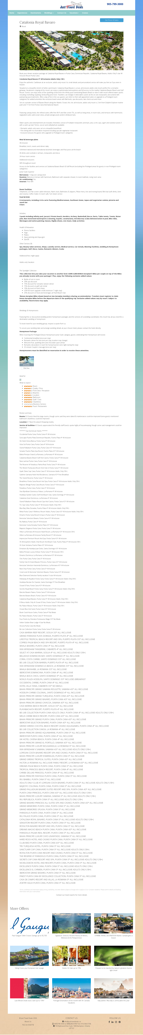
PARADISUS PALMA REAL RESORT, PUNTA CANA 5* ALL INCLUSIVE (50, 832)
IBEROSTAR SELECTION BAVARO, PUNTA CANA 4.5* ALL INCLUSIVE (50, 722)
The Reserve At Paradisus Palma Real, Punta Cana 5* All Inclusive (42, 464)
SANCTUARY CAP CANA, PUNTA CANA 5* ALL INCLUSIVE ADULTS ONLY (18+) (54, 849)
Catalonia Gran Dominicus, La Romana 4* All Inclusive (39, 498)
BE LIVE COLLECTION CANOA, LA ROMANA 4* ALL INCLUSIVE (47, 729)
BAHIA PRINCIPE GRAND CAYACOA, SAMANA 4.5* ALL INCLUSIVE (49, 702)
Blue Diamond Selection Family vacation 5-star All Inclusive (40, 575)
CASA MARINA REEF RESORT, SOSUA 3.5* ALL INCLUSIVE (45, 632)
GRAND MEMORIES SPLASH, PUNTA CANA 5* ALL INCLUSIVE (47, 809)
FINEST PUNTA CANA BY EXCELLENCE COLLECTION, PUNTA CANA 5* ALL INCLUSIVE (58, 876)
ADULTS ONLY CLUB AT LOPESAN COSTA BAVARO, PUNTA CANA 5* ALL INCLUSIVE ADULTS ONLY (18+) (67, 782)
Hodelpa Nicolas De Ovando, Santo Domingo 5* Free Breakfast (42, 582)
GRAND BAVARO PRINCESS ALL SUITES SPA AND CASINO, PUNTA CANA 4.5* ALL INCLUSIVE (61, 802)
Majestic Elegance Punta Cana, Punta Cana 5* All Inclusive (40, 528)
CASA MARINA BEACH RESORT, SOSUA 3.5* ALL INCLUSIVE (46, 706)
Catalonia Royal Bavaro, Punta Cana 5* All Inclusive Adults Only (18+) (44, 599)
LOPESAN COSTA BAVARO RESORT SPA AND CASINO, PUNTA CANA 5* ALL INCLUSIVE (59, 752)
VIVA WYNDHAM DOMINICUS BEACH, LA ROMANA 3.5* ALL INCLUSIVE (52, 666)
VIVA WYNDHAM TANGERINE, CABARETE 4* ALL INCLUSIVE (46, 649)
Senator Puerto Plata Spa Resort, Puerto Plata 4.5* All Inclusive (42, 451)
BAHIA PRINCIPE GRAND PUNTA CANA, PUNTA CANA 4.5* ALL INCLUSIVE (53, 719)
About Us (28, 1021)
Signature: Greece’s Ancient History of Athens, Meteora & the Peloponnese (71, 937)
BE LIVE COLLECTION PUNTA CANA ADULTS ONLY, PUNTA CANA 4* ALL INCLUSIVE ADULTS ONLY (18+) (67, 712)
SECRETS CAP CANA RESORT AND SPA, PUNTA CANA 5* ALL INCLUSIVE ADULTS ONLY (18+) (61, 859)
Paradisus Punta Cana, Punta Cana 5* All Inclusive (37, 488)
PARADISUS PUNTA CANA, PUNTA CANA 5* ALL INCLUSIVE (46, 812)
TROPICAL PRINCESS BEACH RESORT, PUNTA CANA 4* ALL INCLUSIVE (51, 769)
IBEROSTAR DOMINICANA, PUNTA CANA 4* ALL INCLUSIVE (46, 672)
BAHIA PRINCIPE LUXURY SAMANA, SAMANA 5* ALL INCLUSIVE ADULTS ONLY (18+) (58, 796)
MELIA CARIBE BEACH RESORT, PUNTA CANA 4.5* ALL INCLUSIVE (49, 716)
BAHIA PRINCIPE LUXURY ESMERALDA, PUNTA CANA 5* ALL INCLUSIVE (52, 756)
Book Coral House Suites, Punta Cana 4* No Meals (38, 612)
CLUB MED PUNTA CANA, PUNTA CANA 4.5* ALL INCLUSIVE (47, 842)
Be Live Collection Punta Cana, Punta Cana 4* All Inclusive (40, 629)
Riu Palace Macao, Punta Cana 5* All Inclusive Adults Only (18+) (42, 606)
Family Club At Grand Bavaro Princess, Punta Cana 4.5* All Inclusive (43, 562)
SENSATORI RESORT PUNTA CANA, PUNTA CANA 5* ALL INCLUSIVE (50, 822)
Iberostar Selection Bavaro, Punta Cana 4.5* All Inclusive (39, 518)
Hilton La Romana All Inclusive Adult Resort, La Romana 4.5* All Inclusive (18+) (47, 532)
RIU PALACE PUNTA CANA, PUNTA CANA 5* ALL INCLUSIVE (46, 816)
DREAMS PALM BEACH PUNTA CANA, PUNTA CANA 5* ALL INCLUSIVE (51, 766)
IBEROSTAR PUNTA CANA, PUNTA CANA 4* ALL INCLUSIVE (46, 736)
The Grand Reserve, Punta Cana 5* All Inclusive (36, 478)
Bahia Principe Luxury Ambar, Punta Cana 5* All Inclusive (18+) (41, 552)
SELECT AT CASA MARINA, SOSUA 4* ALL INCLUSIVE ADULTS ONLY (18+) (52, 652)
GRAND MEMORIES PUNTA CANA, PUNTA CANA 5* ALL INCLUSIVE (50, 806)
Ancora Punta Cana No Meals (30, 626)
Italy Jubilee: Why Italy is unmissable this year (113, 1000)
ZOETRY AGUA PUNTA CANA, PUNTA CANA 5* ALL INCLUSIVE (48, 883)
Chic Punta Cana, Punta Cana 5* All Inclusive (35, 559)
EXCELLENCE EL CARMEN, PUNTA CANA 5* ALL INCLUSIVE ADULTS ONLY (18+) (55, 869)
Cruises (85, 13)
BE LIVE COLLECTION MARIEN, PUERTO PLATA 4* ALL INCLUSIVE (49, 662)
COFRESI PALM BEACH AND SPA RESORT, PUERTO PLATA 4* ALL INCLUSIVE (54, 642)
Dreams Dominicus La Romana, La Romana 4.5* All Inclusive (41, 555)
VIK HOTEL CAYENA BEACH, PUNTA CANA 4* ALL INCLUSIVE (47, 739)
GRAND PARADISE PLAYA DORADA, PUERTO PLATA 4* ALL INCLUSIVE (51, 636)
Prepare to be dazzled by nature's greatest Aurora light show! (114, 969)
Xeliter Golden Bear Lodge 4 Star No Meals (35, 622)
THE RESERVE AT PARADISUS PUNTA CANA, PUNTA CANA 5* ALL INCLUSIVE (54, 856)
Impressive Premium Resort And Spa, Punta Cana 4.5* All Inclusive (43, 538)
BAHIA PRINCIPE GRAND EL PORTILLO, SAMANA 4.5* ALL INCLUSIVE (51, 742)
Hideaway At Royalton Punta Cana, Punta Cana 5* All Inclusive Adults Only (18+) (48, 579)
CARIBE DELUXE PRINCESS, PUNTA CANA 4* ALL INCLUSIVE (47, 772)
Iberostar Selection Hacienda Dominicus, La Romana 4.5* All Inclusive (44, 565)
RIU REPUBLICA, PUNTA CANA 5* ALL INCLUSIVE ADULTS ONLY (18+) (51, 799)
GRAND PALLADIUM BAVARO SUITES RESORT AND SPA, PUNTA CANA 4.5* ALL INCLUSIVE (60, 789)
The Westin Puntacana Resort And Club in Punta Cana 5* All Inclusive (44, 468)
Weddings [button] (48, 13)
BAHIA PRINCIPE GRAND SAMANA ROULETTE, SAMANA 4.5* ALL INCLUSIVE (54, 689)
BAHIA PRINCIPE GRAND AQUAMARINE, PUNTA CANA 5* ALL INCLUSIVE (52, 732)
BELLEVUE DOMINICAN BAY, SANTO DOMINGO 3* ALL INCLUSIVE (50, 656)
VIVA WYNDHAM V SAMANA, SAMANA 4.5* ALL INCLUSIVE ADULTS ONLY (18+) (55, 749)
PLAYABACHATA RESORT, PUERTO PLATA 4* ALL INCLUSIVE (47, 709)
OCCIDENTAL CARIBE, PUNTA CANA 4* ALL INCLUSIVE (44, 682)
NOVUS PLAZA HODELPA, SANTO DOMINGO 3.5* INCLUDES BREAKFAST (53, 679)
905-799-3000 (115, 4)
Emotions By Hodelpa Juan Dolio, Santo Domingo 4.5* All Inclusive (43, 548)
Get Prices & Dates (112, 20)
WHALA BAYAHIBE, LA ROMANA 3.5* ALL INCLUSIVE (43, 669)
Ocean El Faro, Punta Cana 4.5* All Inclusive (35, 585)
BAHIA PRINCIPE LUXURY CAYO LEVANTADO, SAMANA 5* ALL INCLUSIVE (53, 836)
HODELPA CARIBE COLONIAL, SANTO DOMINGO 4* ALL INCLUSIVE (50, 692)
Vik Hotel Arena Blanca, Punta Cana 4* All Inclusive (37, 441)
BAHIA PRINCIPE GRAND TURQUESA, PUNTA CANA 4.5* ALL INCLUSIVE (52, 696)
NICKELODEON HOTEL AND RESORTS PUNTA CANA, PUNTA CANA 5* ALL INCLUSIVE (58, 862)
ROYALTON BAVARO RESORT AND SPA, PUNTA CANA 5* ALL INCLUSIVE (52, 826)
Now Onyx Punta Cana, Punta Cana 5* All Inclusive (37, 569)
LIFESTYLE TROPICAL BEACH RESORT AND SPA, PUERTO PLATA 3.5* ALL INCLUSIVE (57, 639)
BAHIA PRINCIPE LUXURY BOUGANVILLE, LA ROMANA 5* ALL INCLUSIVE (53, 746)
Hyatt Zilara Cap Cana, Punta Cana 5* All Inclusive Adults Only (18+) (43, 471)
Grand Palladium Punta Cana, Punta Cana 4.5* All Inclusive (40, 448)
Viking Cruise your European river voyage (29, 968)
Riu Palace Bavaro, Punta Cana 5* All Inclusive (36, 616)
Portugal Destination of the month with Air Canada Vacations (71, 1001)
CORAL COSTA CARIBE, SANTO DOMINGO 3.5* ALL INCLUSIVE (48, 659)
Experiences (22, 13)
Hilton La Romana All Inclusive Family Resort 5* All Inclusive (40, 535)
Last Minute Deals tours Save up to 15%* (29, 1000)
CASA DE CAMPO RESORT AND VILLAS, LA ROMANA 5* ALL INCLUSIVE (51, 879)
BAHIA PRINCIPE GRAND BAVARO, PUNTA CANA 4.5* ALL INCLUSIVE (51, 699)
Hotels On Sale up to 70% (71, 968)
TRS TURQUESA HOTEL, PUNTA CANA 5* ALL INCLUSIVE (45, 846)
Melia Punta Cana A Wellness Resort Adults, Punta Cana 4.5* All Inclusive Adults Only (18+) (51, 511)
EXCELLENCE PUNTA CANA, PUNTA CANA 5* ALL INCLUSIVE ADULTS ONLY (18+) (56, 866)
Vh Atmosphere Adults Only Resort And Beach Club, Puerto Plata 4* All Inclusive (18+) (50, 542)
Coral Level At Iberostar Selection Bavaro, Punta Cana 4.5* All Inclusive (45, 572)
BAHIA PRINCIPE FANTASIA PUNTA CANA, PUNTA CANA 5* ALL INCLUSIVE (53, 776)
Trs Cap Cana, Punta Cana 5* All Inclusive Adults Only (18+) (40, 505)
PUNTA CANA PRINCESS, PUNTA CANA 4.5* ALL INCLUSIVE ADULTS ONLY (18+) (55, 792)
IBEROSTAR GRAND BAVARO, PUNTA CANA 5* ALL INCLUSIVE (48, 872)
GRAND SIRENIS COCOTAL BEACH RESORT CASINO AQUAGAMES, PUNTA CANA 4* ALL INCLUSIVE (64, 726)
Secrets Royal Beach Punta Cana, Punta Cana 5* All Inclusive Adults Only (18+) (47, 589)
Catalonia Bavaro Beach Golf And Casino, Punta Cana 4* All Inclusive (44, 458)
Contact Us (61, 13)
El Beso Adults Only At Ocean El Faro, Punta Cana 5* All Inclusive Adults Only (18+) (49, 602)
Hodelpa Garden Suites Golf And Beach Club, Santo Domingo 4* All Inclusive (47, 495)
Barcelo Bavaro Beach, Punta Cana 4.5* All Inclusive (38, 596)
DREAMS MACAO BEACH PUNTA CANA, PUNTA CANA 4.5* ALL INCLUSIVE (53, 829)
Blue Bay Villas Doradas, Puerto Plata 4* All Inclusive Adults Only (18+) (44, 508)
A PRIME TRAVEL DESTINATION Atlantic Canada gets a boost (113, 937)
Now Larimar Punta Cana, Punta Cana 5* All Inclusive (38, 461)
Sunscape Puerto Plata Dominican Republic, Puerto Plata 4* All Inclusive (45, 438)
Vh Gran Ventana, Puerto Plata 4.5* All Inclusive (36, 545)
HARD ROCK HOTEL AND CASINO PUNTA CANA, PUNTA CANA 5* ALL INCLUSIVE (56, 839)
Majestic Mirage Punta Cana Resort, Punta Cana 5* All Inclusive (42, 485)
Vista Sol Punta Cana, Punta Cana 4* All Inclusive (37, 444)
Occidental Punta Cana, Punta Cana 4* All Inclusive (38, 434)
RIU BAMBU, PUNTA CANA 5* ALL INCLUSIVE (40, 779)
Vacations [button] (74, 13)
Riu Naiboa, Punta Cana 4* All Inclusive (33, 522)
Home (11, 13)
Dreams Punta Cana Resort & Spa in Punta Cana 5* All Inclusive (42, 515)
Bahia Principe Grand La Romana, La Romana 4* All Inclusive (41, 454)
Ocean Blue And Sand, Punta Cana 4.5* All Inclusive (38, 609)
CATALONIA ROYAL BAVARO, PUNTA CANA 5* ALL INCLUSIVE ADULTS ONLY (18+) (57, 819)
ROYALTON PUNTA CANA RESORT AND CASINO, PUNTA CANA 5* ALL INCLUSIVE (56, 853)
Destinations (36, 13)
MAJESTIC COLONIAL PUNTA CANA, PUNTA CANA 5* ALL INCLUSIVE (50, 786)
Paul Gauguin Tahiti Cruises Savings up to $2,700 (29, 936)
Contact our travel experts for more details (71, 895)
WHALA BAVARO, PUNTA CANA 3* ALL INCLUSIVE (42, 645)
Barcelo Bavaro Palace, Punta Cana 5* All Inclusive (37, 592)
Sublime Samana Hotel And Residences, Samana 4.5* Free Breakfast (44, 475)
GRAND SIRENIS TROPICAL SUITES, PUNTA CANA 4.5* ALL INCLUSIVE (51, 759)
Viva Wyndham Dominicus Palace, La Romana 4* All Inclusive (41, 491)
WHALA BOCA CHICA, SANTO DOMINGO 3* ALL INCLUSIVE (46, 676)
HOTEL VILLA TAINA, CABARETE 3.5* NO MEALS (41, 686)
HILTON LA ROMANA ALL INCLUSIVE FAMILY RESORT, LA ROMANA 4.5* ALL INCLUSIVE (59, 762)
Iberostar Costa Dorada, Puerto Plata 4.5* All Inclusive (39, 525)
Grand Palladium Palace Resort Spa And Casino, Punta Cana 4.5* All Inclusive (47, 501)
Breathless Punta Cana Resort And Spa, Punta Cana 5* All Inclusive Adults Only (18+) (49, 481)
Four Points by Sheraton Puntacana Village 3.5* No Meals (40, 619)
